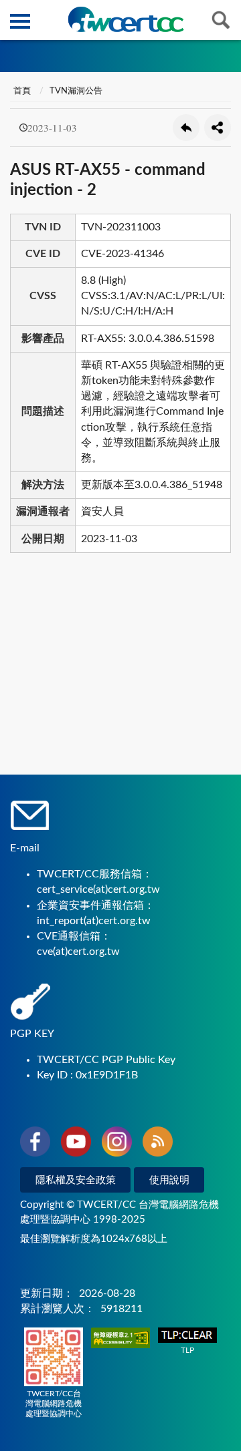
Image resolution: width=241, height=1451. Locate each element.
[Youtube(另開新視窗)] (76, 1143)
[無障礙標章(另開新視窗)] (120, 1339)
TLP (187, 1350)
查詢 (221, 20)
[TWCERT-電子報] (125, 19)
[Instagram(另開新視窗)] (117, 1143)
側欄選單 (20, 20)
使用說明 (169, 1180)
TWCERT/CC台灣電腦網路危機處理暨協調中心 (53, 1404)
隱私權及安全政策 (75, 1180)
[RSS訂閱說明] (158, 1143)
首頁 (22, 91)
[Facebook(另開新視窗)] (35, 1143)
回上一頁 (186, 127)
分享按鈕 (217, 127)
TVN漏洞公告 (76, 91)
